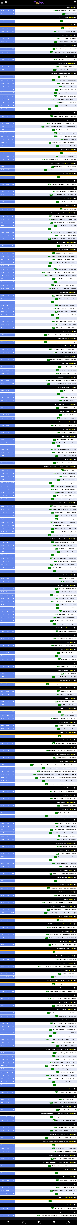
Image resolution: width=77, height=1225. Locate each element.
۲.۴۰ (13, 266)
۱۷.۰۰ (2, 11)
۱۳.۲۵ (2, 38)
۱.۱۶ (13, 93)
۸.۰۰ (3, 90)
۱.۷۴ (13, 106)
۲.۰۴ (3, 415)
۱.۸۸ (13, 31)
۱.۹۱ (13, 509)
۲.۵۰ (13, 170)
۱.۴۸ (3, 116)
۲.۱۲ (13, 279)
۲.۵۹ (13, 624)
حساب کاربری (8, 1223)
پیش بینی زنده (54, 1223)
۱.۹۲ (3, 156)
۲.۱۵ (13, 446)
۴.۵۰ (2, 42)
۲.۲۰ (13, 535)
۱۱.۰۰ (8, 99)
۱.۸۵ (13, 219)
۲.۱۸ (13, 14)
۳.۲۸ (13, 415)
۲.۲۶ (13, 910)
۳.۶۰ (8, 52)
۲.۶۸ (13, 235)
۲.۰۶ (13, 239)
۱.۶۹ (13, 103)
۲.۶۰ (3, 302)
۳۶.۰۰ (2, 342)
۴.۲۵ (8, 170)
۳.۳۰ (7, 133)
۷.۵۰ (13, 28)
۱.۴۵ (3, 28)
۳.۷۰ (8, 130)
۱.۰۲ (13, 99)
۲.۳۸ (2, 477)
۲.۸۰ (8, 14)
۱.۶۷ (13, 260)
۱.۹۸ (3, 246)
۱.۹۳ (2, 143)
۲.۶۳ (2, 266)
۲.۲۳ (13, 223)
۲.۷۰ (3, 146)
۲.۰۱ (13, 449)
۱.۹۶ (13, 315)
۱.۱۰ (13, 920)
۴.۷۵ (8, 59)
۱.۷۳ (13, 571)
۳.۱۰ (13, 246)
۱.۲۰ (13, 229)
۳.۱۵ (2, 219)
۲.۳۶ (13, 418)
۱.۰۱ (13, 342)
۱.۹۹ (3, 847)
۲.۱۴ (3, 833)
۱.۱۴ (13, 80)
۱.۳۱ (13, 96)
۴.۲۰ (8, 21)
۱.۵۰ (13, 191)
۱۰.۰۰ (2, 83)
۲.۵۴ (2, 781)
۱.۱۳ (13, 38)
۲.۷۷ (2, 483)
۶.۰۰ (8, 93)
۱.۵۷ (13, 299)
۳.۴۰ (13, 52)
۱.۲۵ (13, 1026)
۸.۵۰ (8, 11)
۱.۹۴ (13, 272)
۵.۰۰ (3, 87)
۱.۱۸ (13, 806)
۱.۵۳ (13, 384)
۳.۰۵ (7, 156)
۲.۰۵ (13, 109)
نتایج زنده (38, 1223)
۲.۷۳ (2, 312)
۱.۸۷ (13, 499)
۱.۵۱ (3, 21)
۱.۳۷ (13, 712)
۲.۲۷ (13, 440)
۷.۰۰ (8, 229)
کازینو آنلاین (23, 1223)
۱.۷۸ (13, 702)
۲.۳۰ (13, 216)
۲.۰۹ (13, 318)
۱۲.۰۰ (2, 80)
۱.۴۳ (13, 49)
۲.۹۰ (2, 279)
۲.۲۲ (2, 857)
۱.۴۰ (13, 631)
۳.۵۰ (7, 31)
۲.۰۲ (13, 493)
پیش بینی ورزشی (69, 1223)
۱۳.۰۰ (2, 93)
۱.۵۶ (13, 263)
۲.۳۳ (12, 483)
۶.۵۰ (3, 49)
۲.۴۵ (2, 216)
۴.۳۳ (7, 123)
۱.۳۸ (13, 288)
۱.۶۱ (3, 177)
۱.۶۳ (3, 308)
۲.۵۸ (2, 592)
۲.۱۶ (3, 397)
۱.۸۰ (13, 888)
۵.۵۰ (13, 21)
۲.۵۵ (2, 506)
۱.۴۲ (13, 184)
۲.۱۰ (3, 159)
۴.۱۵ (8, 106)
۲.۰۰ (3, 52)
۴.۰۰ (8, 70)
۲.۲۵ (13, 146)
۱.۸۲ (3, 133)
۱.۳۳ (13, 59)
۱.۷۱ (13, 400)
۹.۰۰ (3, 736)
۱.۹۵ (3, 542)
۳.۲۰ (8, 195)
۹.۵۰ (13, 677)
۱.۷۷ (13, 529)
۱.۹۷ (13, 784)
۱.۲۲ (13, 90)
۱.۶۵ (13, 136)
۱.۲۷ (13, 83)
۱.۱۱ (13, 11)
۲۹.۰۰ (2, 99)
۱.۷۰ (13, 42)
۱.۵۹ (3, 130)
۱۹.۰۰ (2, 920)
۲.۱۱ (3, 235)
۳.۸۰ (2, 14)
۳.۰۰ (2, 109)
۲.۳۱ (13, 226)
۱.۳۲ (3, 67)
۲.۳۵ (2, 226)
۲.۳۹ (2, 1066)
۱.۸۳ (3, 276)
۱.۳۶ (3, 209)
